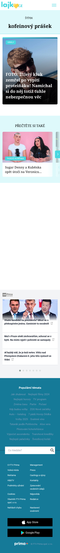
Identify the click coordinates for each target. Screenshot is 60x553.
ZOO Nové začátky (40, 409)
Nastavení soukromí (35, 509)
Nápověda (35, 494)
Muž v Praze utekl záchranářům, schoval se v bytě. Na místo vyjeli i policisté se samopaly (27, 338)
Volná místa (13, 470)
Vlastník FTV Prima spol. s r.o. (17, 501)
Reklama (12, 475)
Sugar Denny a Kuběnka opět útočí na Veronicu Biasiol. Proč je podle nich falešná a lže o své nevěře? (25, 169)
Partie (33, 404)
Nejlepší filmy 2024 (38, 394)
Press (33, 470)
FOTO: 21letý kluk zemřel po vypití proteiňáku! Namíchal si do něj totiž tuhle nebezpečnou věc (29, 86)
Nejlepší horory (22, 399)
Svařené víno (37, 419)
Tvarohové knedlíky (42, 434)
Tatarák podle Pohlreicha (23, 424)
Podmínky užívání (16, 485)
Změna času (20, 404)
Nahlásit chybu (15, 507)
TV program (39, 399)
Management (36, 465)
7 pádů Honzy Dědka (39, 414)
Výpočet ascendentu (18, 434)
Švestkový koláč (41, 439)
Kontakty (34, 480)
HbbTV (11, 480)
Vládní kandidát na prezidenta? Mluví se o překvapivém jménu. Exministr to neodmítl (27, 322)
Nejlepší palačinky (20, 439)
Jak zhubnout (18, 394)
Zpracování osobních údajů (37, 487)
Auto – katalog (17, 414)
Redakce (34, 499)
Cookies (11, 494)
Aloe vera (45, 424)
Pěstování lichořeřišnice (30, 429)
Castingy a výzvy (37, 475)
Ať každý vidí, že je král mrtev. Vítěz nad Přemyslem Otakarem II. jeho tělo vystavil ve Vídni (27, 356)
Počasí (42, 404)
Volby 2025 (22, 419)
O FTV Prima (13, 465)
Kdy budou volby (19, 409)
